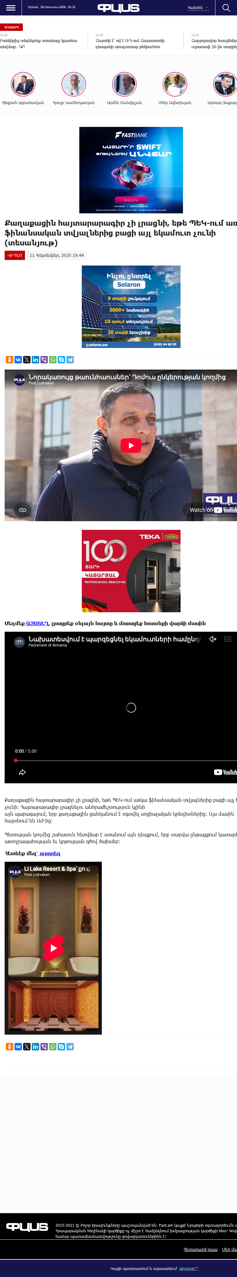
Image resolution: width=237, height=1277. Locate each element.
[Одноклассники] (9, 359)
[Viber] (44, 359)
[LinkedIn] (35, 359)
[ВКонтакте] (18, 359)
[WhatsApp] (52, 359)
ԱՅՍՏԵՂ (36, 623)
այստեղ (49, 853)
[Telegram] (70, 359)
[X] (27, 359)
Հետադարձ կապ (201, 1249)
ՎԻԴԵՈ (15, 255)
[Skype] (61, 359)
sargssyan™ (188, 1268)
